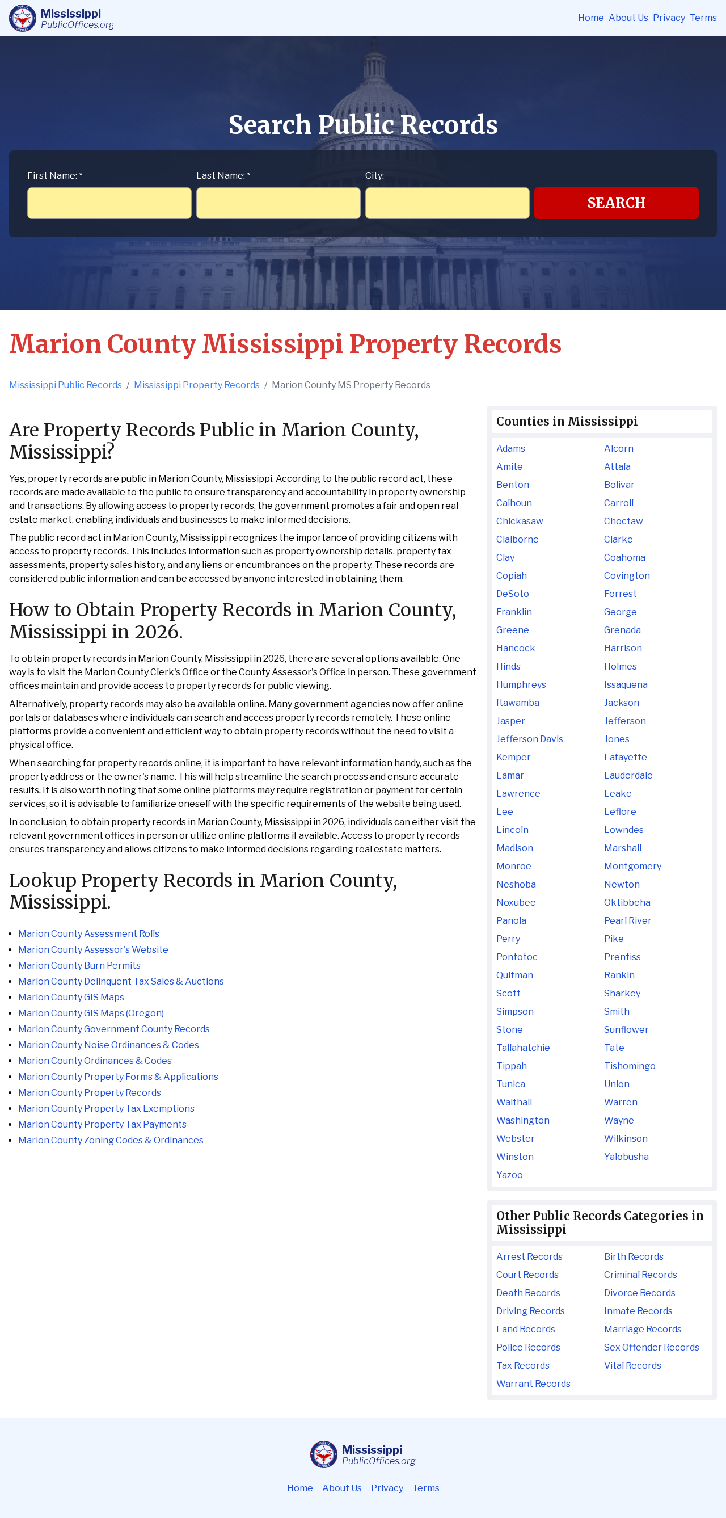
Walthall (514, 1102)
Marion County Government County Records (114, 1029)
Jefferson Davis (529, 739)
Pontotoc (517, 957)
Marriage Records (643, 1329)
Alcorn (619, 448)
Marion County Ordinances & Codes (95, 1061)
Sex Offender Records (651, 1347)
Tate (614, 1047)
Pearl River (628, 920)
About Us (628, 17)
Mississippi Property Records (197, 385)
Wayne (619, 1120)
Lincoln (512, 830)
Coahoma (624, 557)
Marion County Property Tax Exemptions (106, 1108)
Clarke (618, 539)
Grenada (622, 630)
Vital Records (632, 1365)
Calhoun (514, 503)
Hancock (515, 648)
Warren (621, 1102)
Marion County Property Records (89, 1092)
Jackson (621, 702)
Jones (617, 739)
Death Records (528, 1293)
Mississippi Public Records (65, 385)
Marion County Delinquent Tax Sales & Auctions (121, 981)
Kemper (513, 757)
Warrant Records (533, 1383)
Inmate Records (638, 1311)
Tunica (510, 1084)
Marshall (622, 848)
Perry (508, 938)
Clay (505, 557)
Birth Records (634, 1256)
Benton (512, 485)
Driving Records (530, 1311)
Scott (508, 993)
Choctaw (623, 521)
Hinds (508, 666)
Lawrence (518, 793)
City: (374, 175)
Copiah (511, 575)
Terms (703, 17)
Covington (627, 575)
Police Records (528, 1347)
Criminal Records (640, 1274)
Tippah (511, 1066)
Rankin (619, 975)
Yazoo (509, 1175)
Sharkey (622, 993)
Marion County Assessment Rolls (88, 933)
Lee (504, 811)
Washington (523, 1120)
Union (617, 1084)
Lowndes (624, 830)
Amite (509, 466)
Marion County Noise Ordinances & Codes (108, 1045)
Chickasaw (519, 521)
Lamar (510, 775)
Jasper (510, 721)
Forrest (620, 593)
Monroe (513, 866)
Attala (617, 466)
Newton (622, 884)
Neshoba (516, 884)
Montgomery (632, 866)
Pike (614, 938)
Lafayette (625, 757)
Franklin (514, 612)
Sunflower (626, 1029)
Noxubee (516, 902)
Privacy (669, 17)
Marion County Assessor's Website (93, 949)
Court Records (527, 1274)
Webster (515, 1138)
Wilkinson (626, 1138)
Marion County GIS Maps (71, 997)
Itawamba (517, 702)
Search (617, 203)
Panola (511, 920)
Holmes (620, 666)
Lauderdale (628, 775)
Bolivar (619, 485)
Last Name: (223, 175)
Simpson (515, 1011)
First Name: (54, 175)
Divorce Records (640, 1293)
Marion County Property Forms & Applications (118, 1076)
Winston (515, 1156)
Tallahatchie (523, 1047)
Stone (509, 1029)
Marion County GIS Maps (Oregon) (91, 1013)
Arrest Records (529, 1256)
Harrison (623, 648)
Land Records (525, 1329)
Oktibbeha (627, 902)
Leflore (620, 811)
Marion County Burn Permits (79, 965)
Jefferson (625, 721)
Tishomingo (630, 1066)
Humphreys (521, 684)
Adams (510, 448)
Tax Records (523, 1365)
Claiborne (517, 539)
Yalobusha (626, 1156)
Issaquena (626, 684)
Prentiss (622, 957)
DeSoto (512, 593)
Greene (512, 630)
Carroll (619, 503)
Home (591, 17)
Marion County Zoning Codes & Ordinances (111, 1140)
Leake (618, 793)
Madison (514, 848)
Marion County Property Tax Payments (102, 1124)
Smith (617, 1011)
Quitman (514, 975)
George (620, 612)
